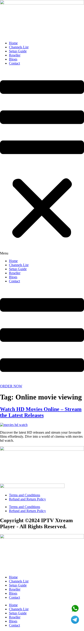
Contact (14, 63)
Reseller (14, 55)
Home (13, 43)
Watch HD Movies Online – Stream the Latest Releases (41, 412)
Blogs (13, 59)
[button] (42, 162)
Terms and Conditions (24, 495)
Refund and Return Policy (27, 499)
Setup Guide (18, 51)
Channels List (18, 47)
